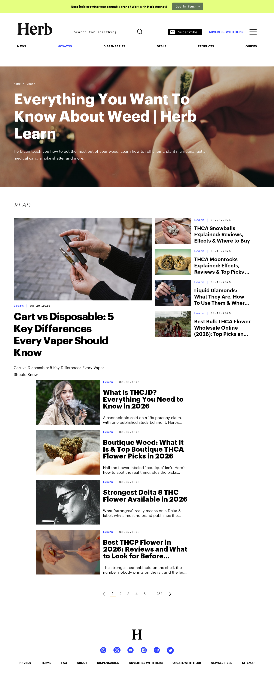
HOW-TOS (65, 46)
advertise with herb (226, 32)
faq (64, 663)
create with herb (187, 663)
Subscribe (187, 32)
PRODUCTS (206, 46)
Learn (31, 83)
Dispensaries (114, 46)
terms (46, 663)
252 (159, 594)
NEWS (21, 46)
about (82, 663)
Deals (161, 46)
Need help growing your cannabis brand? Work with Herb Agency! (119, 6)
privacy (25, 663)
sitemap (248, 663)
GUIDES (251, 46)
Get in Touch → (188, 6)
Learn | (21, 306)
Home (17, 83)
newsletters (221, 663)
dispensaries (108, 663)
